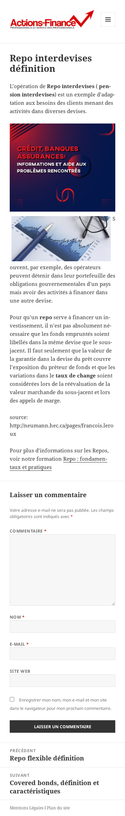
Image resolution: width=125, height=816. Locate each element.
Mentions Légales (26, 808)
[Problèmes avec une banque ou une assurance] (63, 168)
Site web (20, 671)
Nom (17, 617)
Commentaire (28, 531)
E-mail (19, 644)
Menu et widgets (108, 26)
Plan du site (58, 808)
